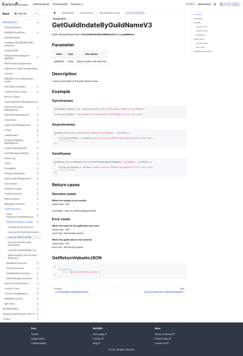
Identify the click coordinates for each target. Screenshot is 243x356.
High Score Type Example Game (21, 68)
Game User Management (17, 125)
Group (7, 130)
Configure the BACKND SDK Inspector (18, 44)
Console (97, 338)
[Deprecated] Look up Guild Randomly (22, 256)
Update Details (12, 37)
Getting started (41, 4)
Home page (98, 334)
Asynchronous (202, 31)
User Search (10, 183)
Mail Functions (12, 199)
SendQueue (200, 35)
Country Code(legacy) (16, 293)
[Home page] (54, 13)
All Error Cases (12, 96)
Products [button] (75, 4)
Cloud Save (10, 120)
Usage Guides (38, 338)
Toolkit (6, 319)
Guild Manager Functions (19, 278)
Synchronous (201, 27)
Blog (95, 343)
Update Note (204, 4)
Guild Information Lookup (19, 222)
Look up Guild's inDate (19, 237)
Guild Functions (12, 209)
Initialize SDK (11, 50)
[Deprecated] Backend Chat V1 (19, 314)
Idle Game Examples (14, 86)
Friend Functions (13, 193)
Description (198, 18)
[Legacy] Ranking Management (13, 141)
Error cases (200, 47)
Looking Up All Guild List (20, 227)
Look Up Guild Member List (22, 250)
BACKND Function (13, 298)
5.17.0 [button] (189, 4)
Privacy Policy (161, 338)
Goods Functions (15, 268)
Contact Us (160, 343)
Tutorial (8, 73)
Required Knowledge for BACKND (17, 57)
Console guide (60, 4)
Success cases (202, 43)
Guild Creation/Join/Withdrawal (19, 215)
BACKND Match (11, 308)
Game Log (9, 158)
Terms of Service (163, 334)
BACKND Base (10, 22)
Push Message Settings (16, 153)
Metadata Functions (16, 263)
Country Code (11, 288)
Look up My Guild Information (23, 232)
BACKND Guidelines (14, 32)
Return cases (199, 39)
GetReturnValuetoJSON (203, 51)
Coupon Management (15, 148)
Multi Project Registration (17, 63)
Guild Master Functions (18, 273)
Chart (7, 163)
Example (197, 23)
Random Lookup (13, 188)
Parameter (198, 14)
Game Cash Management (17, 178)
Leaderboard (11, 135)
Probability (10, 168)
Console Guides (38, 343)
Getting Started (12, 27)
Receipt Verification (14, 173)
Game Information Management (13, 108)
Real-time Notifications (16, 283)
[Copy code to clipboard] (183, 109)
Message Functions (14, 204)
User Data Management (16, 114)
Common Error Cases (15, 91)
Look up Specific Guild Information (19, 243)
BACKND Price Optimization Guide (18, 80)
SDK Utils (9, 303)
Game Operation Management (20, 102)
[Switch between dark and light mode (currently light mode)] (215, 4)
